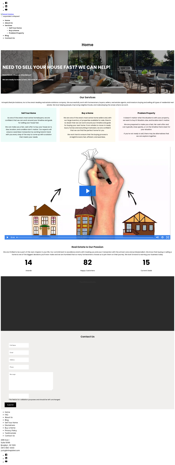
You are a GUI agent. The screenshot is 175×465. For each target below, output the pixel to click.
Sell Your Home (15, 28)
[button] (2, 16)
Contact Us (10, 38)
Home (7, 20)
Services (8, 25)
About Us (9, 23)
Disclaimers (10, 425)
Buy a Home (14, 30)
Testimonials (10, 433)
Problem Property (16, 33)
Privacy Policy (11, 430)
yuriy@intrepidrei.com (10, 450)
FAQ (6, 415)
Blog (7, 35)
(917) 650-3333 (7, 448)
